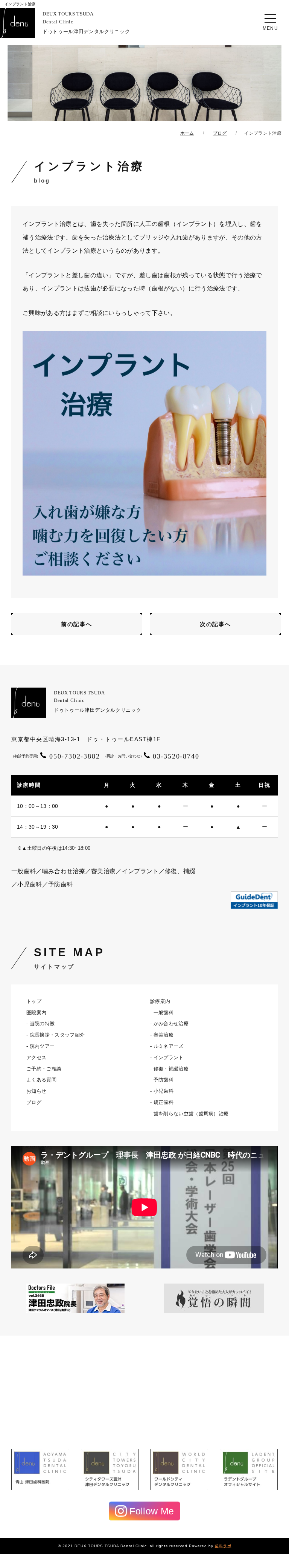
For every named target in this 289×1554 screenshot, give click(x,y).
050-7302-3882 (56, 756)
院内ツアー (42, 1046)
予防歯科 (163, 1080)
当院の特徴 (42, 1023)
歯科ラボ (223, 1546)
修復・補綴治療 (171, 1069)
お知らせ (36, 1091)
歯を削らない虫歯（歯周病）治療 (191, 1113)
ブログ (33, 1102)
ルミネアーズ (169, 1046)
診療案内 (160, 1001)
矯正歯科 (163, 1102)
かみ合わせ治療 (171, 1023)
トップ (33, 1001)
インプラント (169, 1057)
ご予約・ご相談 (43, 1069)
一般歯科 (163, 1012)
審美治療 (163, 1035)
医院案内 (36, 1012)
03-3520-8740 (152, 756)
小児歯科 (163, 1091)
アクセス (36, 1057)
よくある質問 (41, 1080)
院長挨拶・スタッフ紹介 (57, 1035)
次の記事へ (215, 624)
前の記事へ (76, 624)
